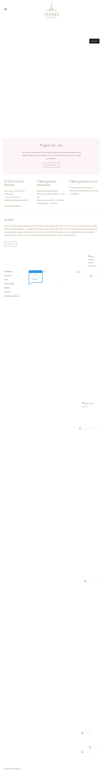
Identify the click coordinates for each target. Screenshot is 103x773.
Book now (94, 41)
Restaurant (7, 275)
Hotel (6, 280)
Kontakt (6, 288)
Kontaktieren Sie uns (51, 165)
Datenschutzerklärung (11, 296)
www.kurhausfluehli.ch (12, 206)
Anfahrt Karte (10, 244)
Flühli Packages (9, 284)
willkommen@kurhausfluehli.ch (16, 200)
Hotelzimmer (8, 271)
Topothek (7, 292)
